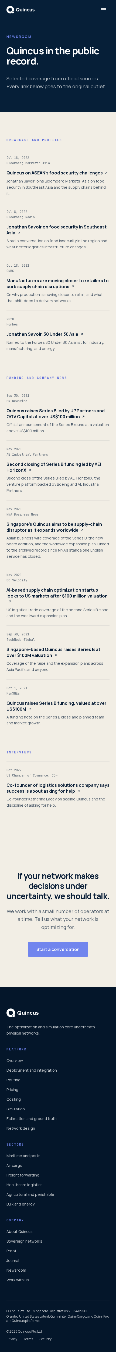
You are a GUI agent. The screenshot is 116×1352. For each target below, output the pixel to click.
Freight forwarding (22, 1175)
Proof (11, 1250)
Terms (28, 1339)
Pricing (12, 1089)
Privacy (11, 1339)
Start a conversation (58, 949)
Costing (13, 1099)
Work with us (17, 1279)
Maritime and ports (23, 1155)
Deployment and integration (31, 1070)
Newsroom (16, 1270)
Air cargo (14, 1165)
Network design (20, 1128)
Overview (14, 1060)
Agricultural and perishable (30, 1194)
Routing (13, 1079)
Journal (12, 1260)
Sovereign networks (24, 1241)
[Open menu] (104, 10)
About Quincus (19, 1231)
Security (45, 1339)
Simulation (15, 1108)
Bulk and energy (20, 1204)
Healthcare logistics (24, 1184)
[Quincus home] (20, 9)
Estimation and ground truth (31, 1118)
